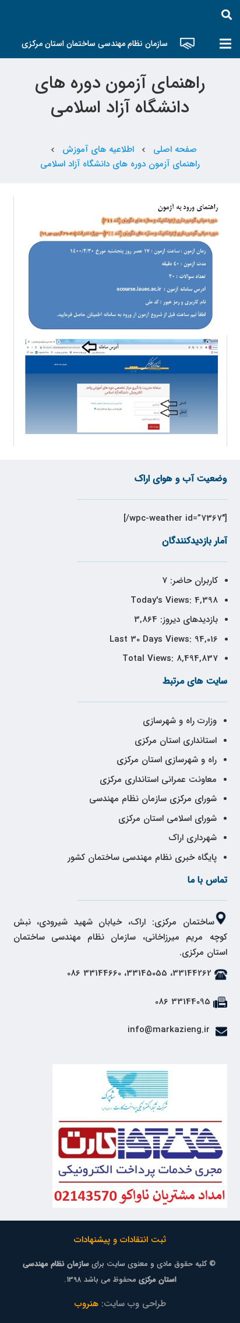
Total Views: (149, 659)
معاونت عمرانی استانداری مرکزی (158, 780)
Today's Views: (162, 600)
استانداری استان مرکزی (176, 741)
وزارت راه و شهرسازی (178, 721)
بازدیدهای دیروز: (187, 620)
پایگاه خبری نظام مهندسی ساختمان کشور (142, 858)
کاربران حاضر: (192, 581)
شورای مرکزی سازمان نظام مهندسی (153, 799)
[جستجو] (226, 14)
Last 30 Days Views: (152, 639)
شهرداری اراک (192, 838)
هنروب (86, 1304)
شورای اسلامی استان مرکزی (167, 819)
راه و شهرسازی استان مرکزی (167, 760)
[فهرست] (225, 43)
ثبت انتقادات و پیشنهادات (120, 1240)
